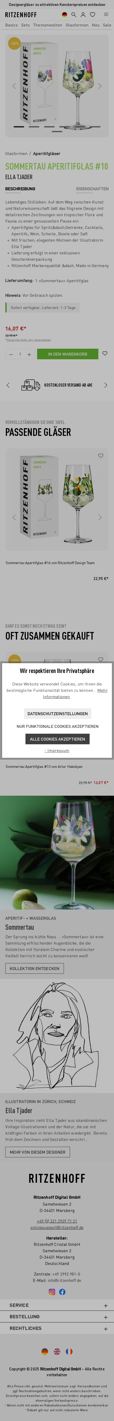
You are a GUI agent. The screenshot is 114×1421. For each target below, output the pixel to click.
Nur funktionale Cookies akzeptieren (58, 726)
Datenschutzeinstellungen (58, 713)
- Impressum (57, 750)
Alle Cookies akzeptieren (57, 738)
